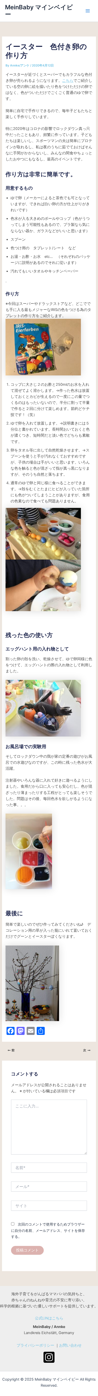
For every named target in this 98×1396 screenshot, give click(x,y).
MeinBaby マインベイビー (39, 11)
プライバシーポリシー (35, 1345)
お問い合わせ (70, 1345)
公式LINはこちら (49, 1318)
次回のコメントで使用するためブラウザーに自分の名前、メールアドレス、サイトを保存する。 (48, 1230)
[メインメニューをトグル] (87, 11)
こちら (67, 80)
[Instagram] (49, 1357)
